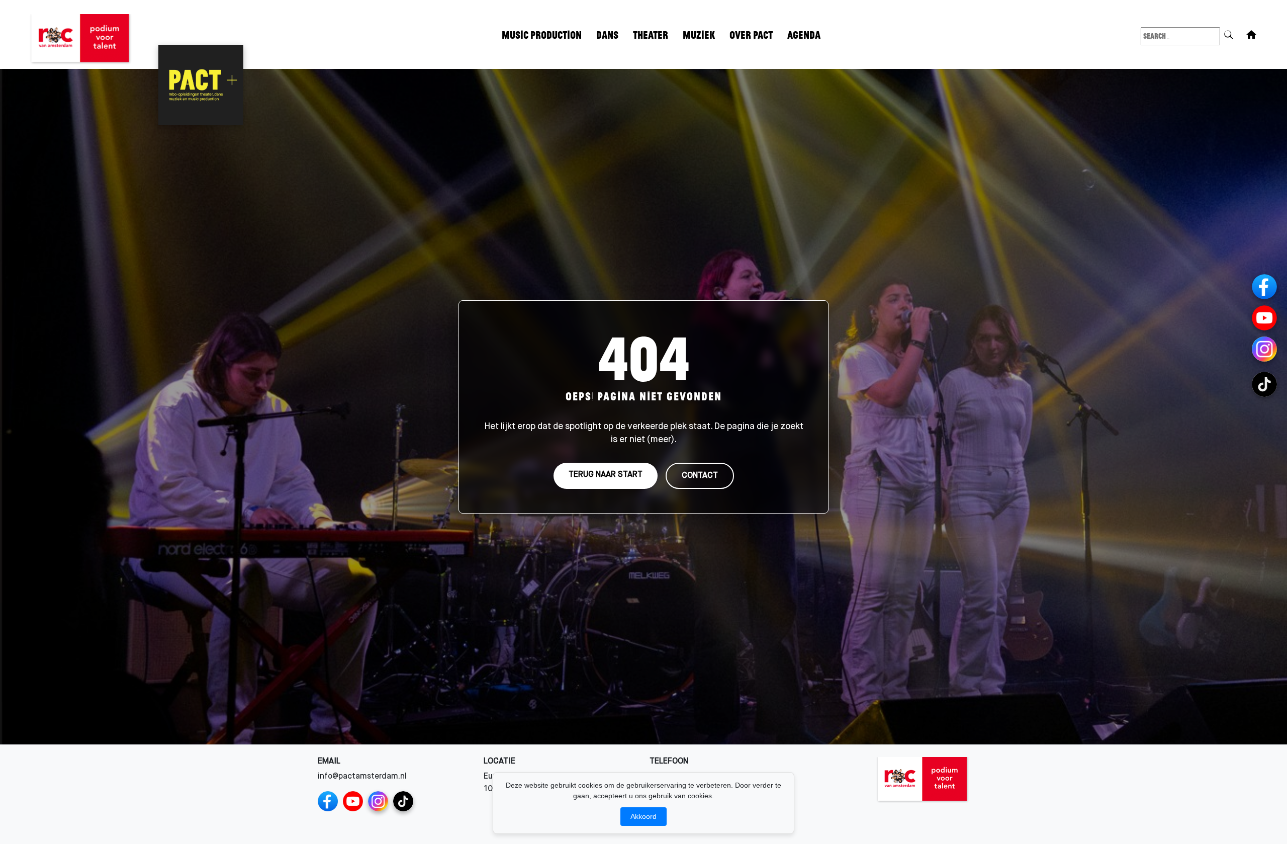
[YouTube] (353, 801)
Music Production (542, 34)
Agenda (803, 34)
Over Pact (751, 34)
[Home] (1251, 35)
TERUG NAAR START (605, 474)
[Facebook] (328, 801)
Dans (607, 34)
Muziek (699, 34)
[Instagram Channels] (378, 801)
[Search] (1228, 33)
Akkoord (643, 816)
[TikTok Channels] (403, 801)
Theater (650, 34)
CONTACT (700, 475)
